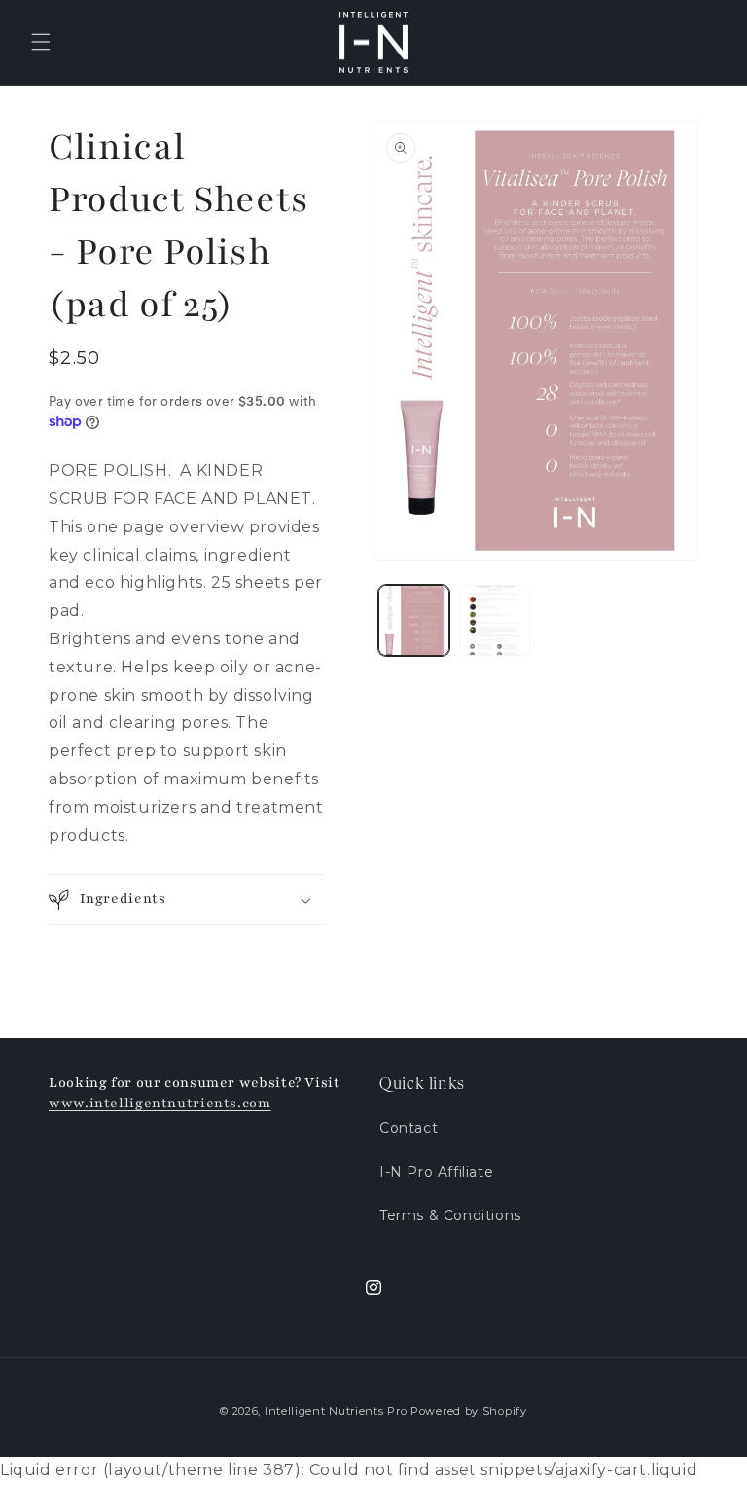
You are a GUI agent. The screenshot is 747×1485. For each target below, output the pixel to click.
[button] (40, 41)
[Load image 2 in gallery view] (494, 620)
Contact (408, 1128)
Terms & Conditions (450, 1215)
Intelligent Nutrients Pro (336, 1411)
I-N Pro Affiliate (436, 1171)
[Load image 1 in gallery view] (413, 620)
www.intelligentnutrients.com (160, 1103)
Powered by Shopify (468, 1411)
